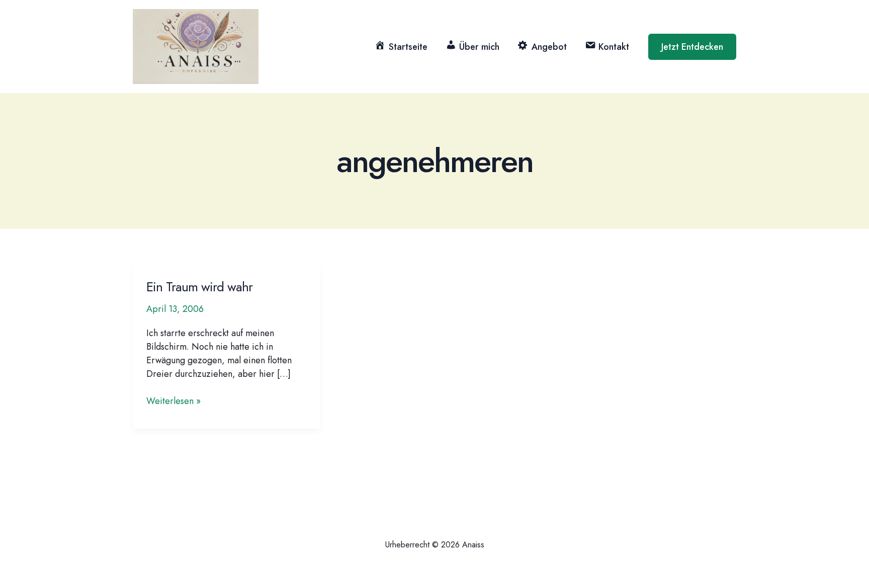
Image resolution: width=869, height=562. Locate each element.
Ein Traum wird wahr (199, 286)
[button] (692, 47)
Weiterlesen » (173, 401)
